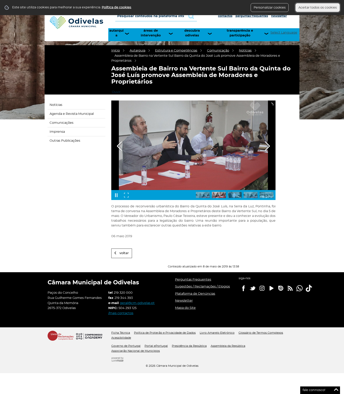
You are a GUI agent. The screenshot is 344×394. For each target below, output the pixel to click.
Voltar (124, 253)
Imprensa (57, 131)
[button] (203, 195)
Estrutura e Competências (176, 50)
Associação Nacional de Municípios (135, 351)
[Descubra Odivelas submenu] (211, 33)
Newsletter (279, 16)
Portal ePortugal (156, 346)
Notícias (245, 50)
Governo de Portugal (126, 346)
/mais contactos (120, 313)
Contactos (225, 16)
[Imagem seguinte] (267, 146)
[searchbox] (156, 16)
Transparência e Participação (240, 33)
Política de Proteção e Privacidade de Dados (165, 333)
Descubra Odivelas (192, 33)
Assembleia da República (228, 346)
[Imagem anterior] (119, 146)
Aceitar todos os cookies (317, 7)
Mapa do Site (185, 307)
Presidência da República (189, 346)
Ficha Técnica (120, 333)
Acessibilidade (121, 337)
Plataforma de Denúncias (195, 293)
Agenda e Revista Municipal (72, 113)
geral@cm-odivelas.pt (137, 303)
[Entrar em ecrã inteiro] (126, 195)
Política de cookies (116, 7)
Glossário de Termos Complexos (260, 333)
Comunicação (218, 50)
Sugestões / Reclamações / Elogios (202, 286)
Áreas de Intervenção (151, 33)
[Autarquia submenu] (128, 33)
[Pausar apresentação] (116, 195)
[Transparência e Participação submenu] (268, 33)
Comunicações (61, 122)
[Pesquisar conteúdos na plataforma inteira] (192, 16)
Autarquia (116, 33)
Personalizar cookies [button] (270, 7)
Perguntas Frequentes (252, 16)
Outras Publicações (65, 140)
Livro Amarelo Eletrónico (217, 333)
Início (115, 50)
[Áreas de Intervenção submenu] (172, 33)
